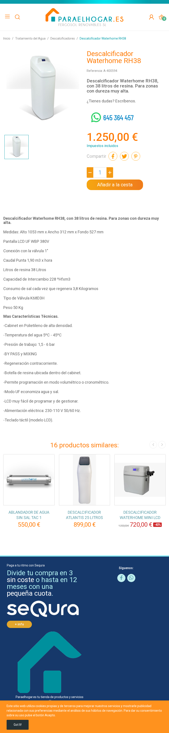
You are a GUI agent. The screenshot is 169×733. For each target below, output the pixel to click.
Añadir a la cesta (115, 184)
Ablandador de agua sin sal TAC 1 (29, 515)
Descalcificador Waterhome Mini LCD (140, 515)
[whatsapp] (131, 578)
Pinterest (135, 156)
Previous (153, 444)
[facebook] (121, 578)
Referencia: (95, 71)
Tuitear (124, 156)
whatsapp (95, 113)
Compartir (112, 156)
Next (162, 444)
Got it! (18, 724)
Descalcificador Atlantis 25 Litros (84, 515)
